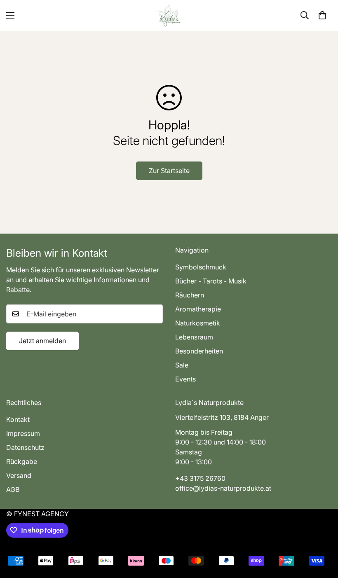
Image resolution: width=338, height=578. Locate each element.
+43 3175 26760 (200, 478)
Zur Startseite (169, 170)
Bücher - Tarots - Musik (210, 281)
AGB (12, 489)
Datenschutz (25, 447)
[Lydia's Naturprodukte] (169, 15)
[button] (322, 15)
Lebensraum (194, 337)
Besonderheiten (199, 351)
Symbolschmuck (200, 267)
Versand (18, 475)
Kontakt (18, 419)
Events (185, 379)
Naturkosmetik (197, 323)
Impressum (23, 433)
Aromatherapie (198, 309)
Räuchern (189, 295)
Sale (181, 365)
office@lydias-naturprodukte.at (223, 488)
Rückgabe (21, 461)
